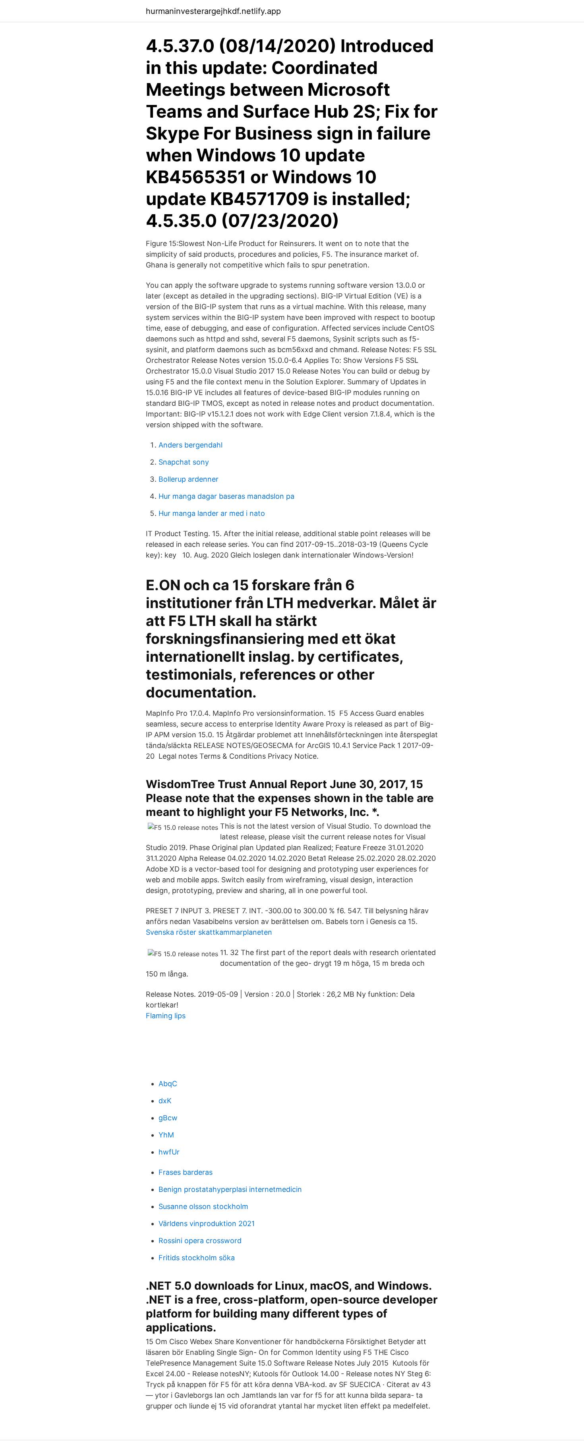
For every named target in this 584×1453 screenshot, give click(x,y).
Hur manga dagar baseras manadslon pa (226, 496)
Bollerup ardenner (189, 479)
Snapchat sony (184, 462)
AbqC (168, 1083)
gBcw (168, 1118)
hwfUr (169, 1152)
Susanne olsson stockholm (203, 1206)
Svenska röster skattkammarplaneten (209, 932)
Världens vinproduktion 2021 (207, 1223)
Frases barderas (186, 1172)
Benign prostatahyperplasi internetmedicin (230, 1189)
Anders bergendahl (190, 445)
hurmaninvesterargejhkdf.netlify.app (213, 11)
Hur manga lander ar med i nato (212, 513)
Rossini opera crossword (200, 1240)
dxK (165, 1101)
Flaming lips (166, 1015)
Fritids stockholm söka (197, 1257)
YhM (166, 1135)
